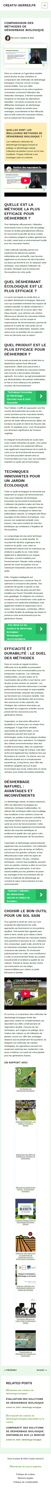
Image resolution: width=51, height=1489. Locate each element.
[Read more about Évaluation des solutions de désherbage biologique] (25, 1392)
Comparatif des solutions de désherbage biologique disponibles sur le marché (25, 1431)
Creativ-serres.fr (19, 5)
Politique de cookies (25, 1474)
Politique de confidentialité (25, 1482)
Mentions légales (25, 1478)
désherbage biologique (31, 1407)
